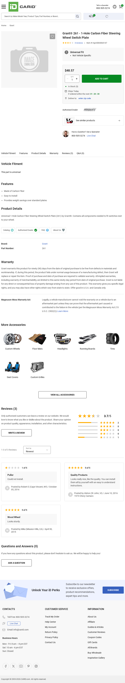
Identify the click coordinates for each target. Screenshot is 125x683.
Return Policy (51, 632)
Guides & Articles (96, 627)
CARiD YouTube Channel (21, 666)
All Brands (92, 647)
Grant (12, 25)
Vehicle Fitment (8, 153)
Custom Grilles (37, 377)
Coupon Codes (95, 637)
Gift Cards (92, 642)
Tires (112, 349)
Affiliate (91, 622)
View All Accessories (63, 395)
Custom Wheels (12, 349)
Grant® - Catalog (8, 230)
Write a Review (16, 433)
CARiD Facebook (5, 666)
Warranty (54, 153)
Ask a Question (16, 563)
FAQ (44, 230)
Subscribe (113, 590)
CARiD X (13, 666)
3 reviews (79, 43)
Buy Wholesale (94, 653)
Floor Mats (37, 349)
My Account (50, 627)
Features (23, 153)
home (3, 25)
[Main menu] (3, 6)
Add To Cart (101, 78)
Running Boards (87, 349)
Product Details (38, 153)
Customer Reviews (96, 632)
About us (58, 230)
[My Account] (115, 6)
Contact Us (50, 642)
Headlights (62, 349)
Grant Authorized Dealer (27, 230)
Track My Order (52, 616)
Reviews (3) (67, 153)
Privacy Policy (51, 637)
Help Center (50, 622)
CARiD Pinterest (28, 666)
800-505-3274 (103, 8)
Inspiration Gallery (96, 658)
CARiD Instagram (36, 666)
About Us (92, 616)
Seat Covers (12, 377)
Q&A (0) (80, 153)
